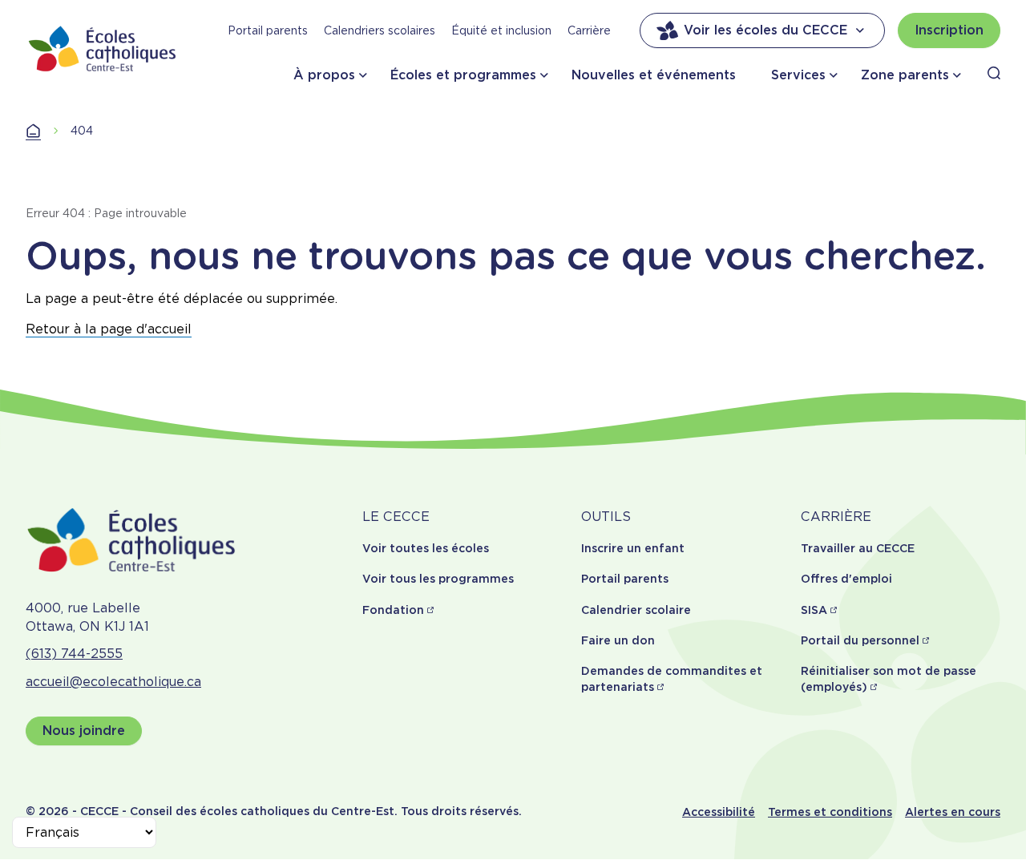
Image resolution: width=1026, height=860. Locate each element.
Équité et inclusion (501, 30)
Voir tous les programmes (438, 578)
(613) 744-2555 (74, 653)
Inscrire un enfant (633, 548)
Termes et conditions (830, 811)
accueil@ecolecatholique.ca (113, 681)
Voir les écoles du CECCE (765, 30)
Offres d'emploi (846, 578)
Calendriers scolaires (379, 30)
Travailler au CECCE (858, 548)
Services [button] (798, 75)
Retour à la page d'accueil (109, 329)
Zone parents (905, 75)
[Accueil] (103, 48)
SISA (814, 610)
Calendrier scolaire (636, 610)
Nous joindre (83, 730)
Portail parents (268, 30)
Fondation (393, 610)
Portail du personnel (860, 640)
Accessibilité (718, 811)
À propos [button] (324, 75)
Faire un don (618, 640)
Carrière (589, 30)
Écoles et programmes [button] (463, 75)
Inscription (949, 30)
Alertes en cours (952, 811)
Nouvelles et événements (654, 75)
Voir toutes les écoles (425, 548)
